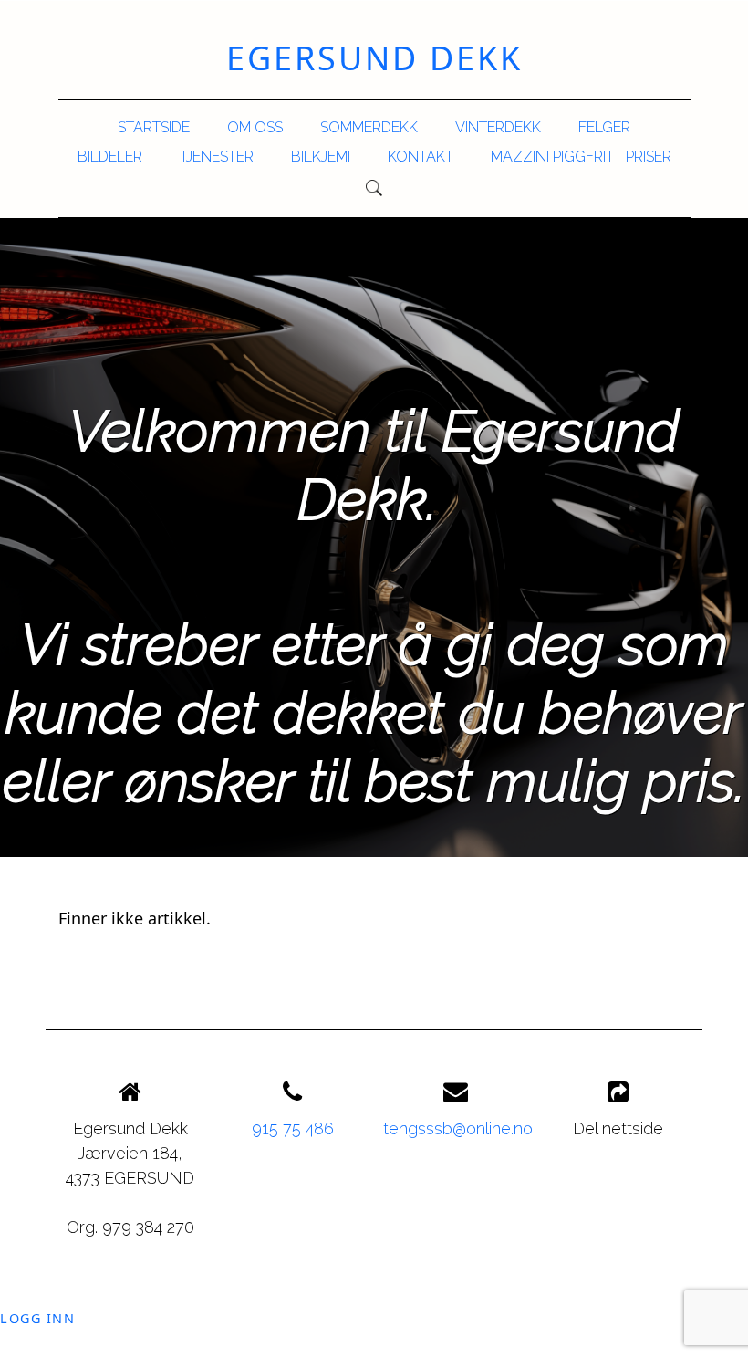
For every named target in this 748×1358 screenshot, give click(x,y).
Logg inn (37, 1318)
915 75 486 (293, 1128)
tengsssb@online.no (458, 1128)
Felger (604, 127)
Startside (154, 127)
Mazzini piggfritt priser (581, 156)
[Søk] (374, 188)
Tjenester (217, 156)
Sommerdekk (369, 127)
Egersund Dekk (374, 58)
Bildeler (110, 156)
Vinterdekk (498, 127)
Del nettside (618, 1128)
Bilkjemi (320, 156)
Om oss (255, 127)
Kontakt (420, 156)
